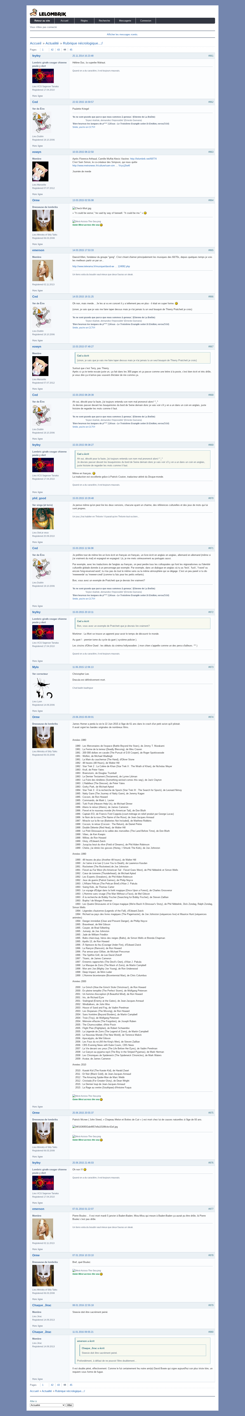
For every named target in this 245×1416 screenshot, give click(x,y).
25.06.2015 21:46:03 (83, 1162)
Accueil (64, 20)
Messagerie (125, 20)
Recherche (104, 20)
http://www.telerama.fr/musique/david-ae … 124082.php (101, 266)
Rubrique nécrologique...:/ (83, 43)
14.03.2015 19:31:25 (83, 296)
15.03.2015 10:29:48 (83, 498)
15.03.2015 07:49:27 (83, 346)
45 (71, 49)
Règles (84, 20)
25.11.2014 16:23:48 (82, 55)
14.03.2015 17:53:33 (83, 250)
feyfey (36, 55)
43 (58, 49)
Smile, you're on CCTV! (83, 127)
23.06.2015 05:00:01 (83, 717)
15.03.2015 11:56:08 (82, 548)
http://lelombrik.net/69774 (143, 158)
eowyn (36, 151)
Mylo (35, 667)
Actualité (52, 43)
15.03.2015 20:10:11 (82, 612)
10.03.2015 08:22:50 (83, 152)
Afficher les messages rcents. (122, 34)
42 (52, 49)
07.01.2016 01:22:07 (83, 1209)
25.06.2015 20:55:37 (83, 1112)
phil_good (39, 498)
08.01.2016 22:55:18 (83, 1305)
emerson (38, 250)
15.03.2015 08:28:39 (83, 395)
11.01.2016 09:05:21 (82, 1332)
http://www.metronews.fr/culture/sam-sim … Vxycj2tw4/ (101, 165)
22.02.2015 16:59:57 (83, 102)
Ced (35, 101)
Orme (36, 200)
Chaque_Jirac (41, 1305)
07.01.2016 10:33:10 (83, 1255)
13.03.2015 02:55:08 (83, 200)
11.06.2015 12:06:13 (82, 667)
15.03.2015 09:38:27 (83, 445)
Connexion (145, 20)
